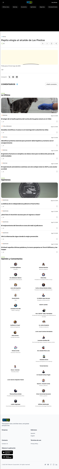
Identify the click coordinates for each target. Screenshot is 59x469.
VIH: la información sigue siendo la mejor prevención (19, 236)
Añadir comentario (51, 84)
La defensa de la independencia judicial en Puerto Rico (20, 203)
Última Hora (5, 7)
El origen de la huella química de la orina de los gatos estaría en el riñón (26, 119)
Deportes (42, 7)
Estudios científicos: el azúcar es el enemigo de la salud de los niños (24, 130)
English (33, 435)
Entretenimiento (53, 7)
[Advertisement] (29, 20)
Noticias (15, 7)
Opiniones (33, 7)
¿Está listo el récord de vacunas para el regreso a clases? (20, 214)
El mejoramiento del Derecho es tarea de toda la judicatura (22, 225)
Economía (24, 7)
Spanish (33, 433)
